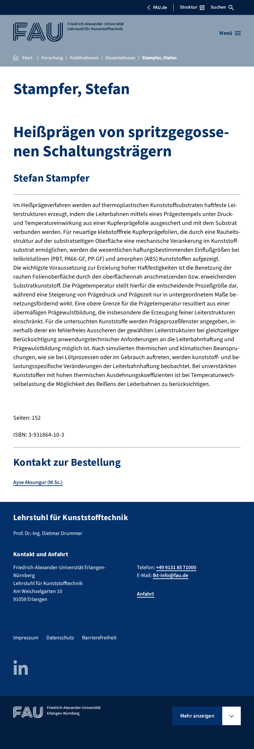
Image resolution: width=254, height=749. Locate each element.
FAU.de (160, 7)
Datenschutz (60, 637)
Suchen (218, 7)
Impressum (25, 637)
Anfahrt (145, 594)
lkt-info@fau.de (170, 575)
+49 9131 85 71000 (176, 567)
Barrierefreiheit (99, 637)
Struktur (188, 7)
